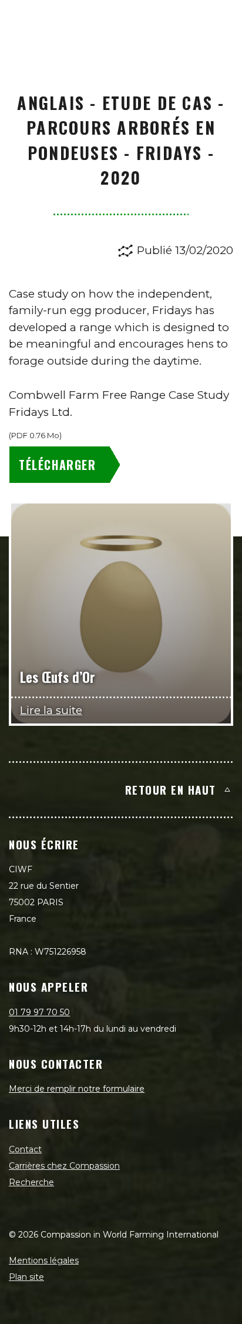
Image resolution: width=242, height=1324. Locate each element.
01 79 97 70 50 (39, 1012)
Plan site (26, 1277)
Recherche (31, 1182)
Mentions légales (44, 1260)
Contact (25, 1149)
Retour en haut (170, 789)
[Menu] (220, 21)
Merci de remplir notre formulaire (76, 1088)
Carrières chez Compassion (64, 1165)
